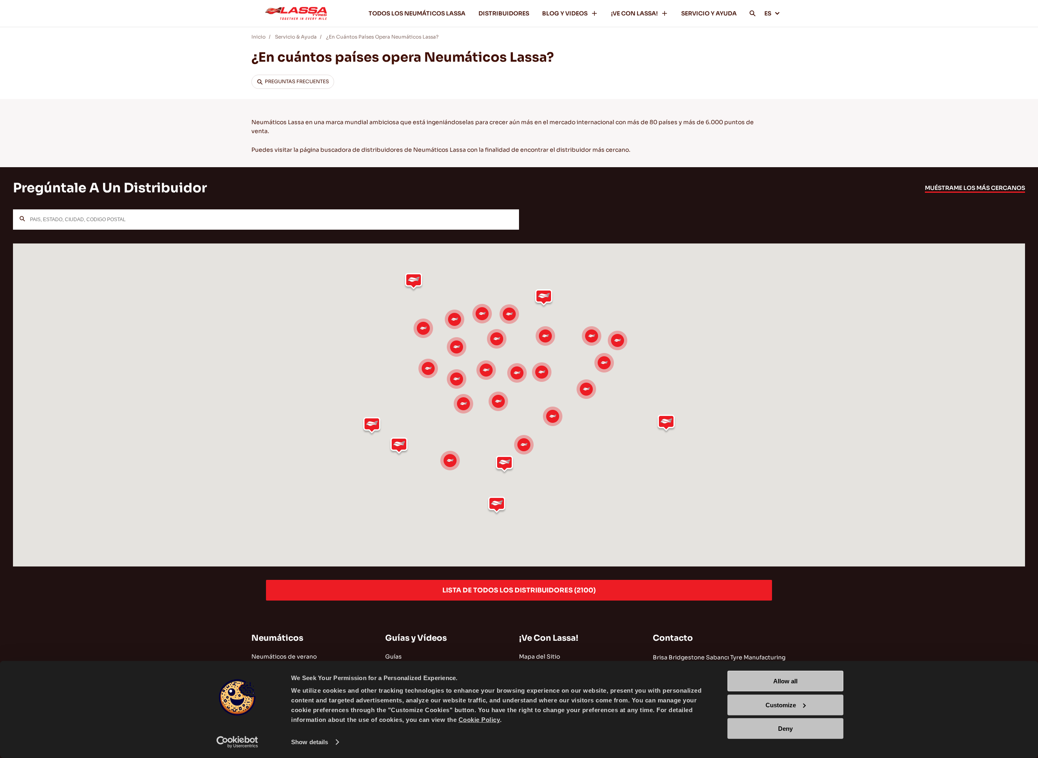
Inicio (258, 37)
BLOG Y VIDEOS (565, 13)
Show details (309, 742)
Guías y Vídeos (416, 638)
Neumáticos (277, 638)
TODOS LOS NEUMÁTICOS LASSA (417, 13)
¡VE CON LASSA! (634, 13)
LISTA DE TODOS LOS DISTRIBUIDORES (519, 590)
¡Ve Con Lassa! (548, 638)
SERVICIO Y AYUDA (709, 13)
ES (767, 13)
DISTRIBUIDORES (503, 13)
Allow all (785, 681)
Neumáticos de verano (284, 656)
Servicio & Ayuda (296, 37)
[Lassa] (296, 13)
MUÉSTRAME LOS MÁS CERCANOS (975, 188)
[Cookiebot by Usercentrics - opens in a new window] (237, 742)
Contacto (673, 638)
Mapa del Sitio (539, 656)
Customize (781, 704)
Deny (785, 728)
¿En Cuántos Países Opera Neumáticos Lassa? (382, 37)
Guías (393, 656)
